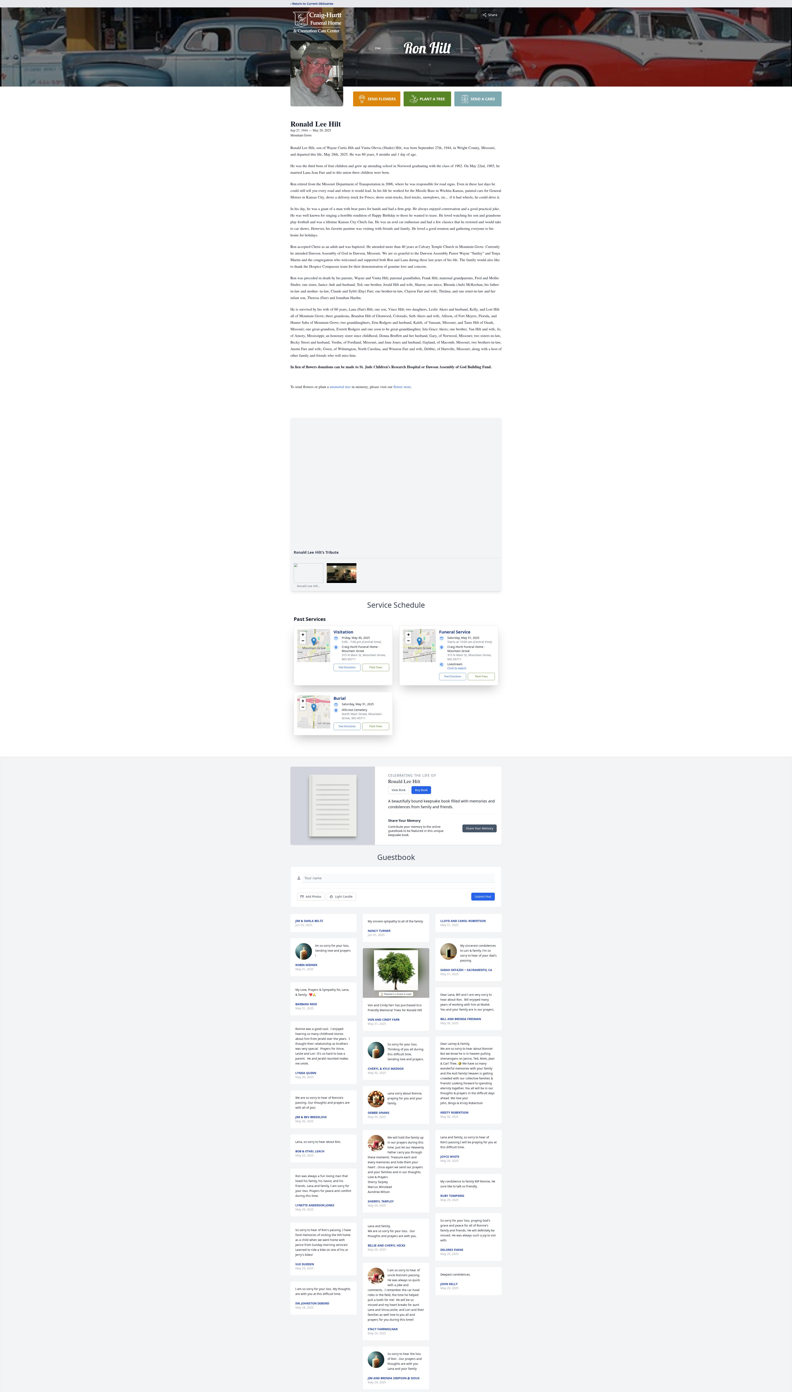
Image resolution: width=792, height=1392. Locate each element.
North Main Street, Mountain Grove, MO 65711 (362, 716)
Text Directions (347, 667)
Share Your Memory (479, 828)
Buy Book (421, 790)
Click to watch (456, 668)
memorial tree (340, 386)
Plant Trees (375, 667)
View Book (398, 790)
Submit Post (483, 896)
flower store (402, 386)
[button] (313, 641)
